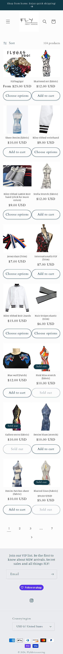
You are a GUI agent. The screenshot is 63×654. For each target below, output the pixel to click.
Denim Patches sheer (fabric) (17, 492)
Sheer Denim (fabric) (17, 137)
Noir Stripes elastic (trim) (46, 317)
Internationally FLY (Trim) (46, 258)
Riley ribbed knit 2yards (17, 315)
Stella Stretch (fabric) (46, 193)
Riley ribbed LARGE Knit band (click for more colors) (17, 197)
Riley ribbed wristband (46, 137)
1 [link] (9, 528)
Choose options (17, 96)
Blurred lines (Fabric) (46, 490)
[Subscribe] (52, 574)
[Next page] (31, 537)
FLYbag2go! (17, 81)
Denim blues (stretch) (46, 434)
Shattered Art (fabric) (46, 81)
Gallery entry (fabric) (17, 434)
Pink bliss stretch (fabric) (46, 377)
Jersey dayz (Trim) (17, 256)
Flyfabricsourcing (36, 652)
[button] (8, 21)
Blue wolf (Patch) (17, 375)
